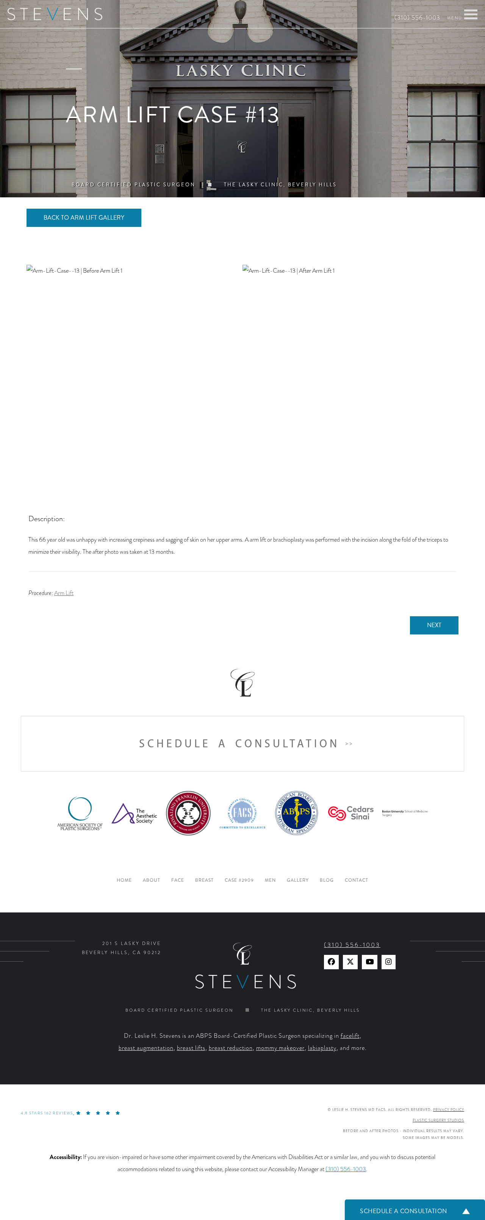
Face (177, 880)
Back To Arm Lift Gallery (84, 217)
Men (270, 880)
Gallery (298, 880)
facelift (350, 1036)
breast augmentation (146, 1048)
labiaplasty (322, 1048)
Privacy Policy (448, 1110)
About (151, 880)
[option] (242, 373)
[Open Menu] (470, 14)
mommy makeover (280, 1048)
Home (124, 880)
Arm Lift (64, 593)
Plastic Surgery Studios (438, 1120)
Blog (327, 880)
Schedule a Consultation (239, 744)
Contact (356, 880)
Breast (204, 880)
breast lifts (191, 1048)
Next (434, 625)
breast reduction (231, 1048)
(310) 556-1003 (417, 18)
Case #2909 (239, 880)
